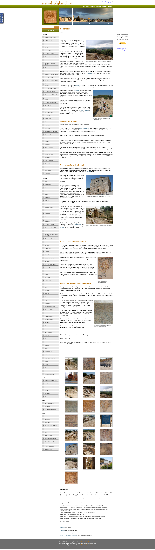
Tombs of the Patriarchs (50, 374)
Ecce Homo (47, 115)
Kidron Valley (48, 128)
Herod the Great (84, 128)
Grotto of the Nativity (49, 258)
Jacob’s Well (47, 267)
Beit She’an (47, 191)
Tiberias (46, 367)
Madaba (46, 390)
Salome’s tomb (48, 338)
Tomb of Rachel (48, 371)
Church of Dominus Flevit (50, 56)
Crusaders (89, 73)
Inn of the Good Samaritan (50, 264)
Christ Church (48, 50)
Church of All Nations (49, 53)
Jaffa (46, 271)
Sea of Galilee (48, 342)
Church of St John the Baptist (51, 74)
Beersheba (47, 187)
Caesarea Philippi (48, 207)
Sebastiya (47, 345)
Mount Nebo (47, 393)
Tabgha (46, 361)
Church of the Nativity (49, 231)
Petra (46, 396)
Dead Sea (47, 242)
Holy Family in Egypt (49, 403)
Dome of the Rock (49, 112)
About (79, 23)
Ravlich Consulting (86, 542)
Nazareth (47, 329)
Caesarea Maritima (49, 204)
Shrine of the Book (49, 154)
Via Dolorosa (48, 167)
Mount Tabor (47, 322)
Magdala (47, 290)
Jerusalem (47, 125)
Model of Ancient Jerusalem (51, 131)
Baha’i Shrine (48, 184)
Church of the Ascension (50, 88)
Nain (46, 325)
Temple (62, 227)
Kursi (46, 287)
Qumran (47, 335)
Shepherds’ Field (48, 351)
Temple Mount (48, 157)
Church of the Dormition (50, 91)
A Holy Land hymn (49, 416)
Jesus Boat (47, 277)
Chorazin (47, 216)
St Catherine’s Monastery (50, 409)
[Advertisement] (81, 233)
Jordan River (48, 280)
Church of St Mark (49, 77)
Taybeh (46, 364)
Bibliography (47, 422)
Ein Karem (47, 245)
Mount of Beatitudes (49, 316)
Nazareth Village (48, 332)
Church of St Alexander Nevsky (50, 64)
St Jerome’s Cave (49, 354)
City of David (48, 105)
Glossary (47, 432)
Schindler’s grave (48, 150)
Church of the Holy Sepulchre (51, 94)
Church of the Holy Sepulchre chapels (51, 99)
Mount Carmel (48, 312)
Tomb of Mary (48, 163)
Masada (46, 296)
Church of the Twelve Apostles (51, 238)
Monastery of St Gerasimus (51, 309)
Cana (46, 210)
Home (65, 23)
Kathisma (47, 283)
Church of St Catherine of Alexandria (50, 221)
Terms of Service (85, 545)
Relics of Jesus (48, 449)
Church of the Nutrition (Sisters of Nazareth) (51, 235)
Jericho (46, 274)
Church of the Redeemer (50, 102)
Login (92, 545)
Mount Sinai (47, 406)
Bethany (47, 194)
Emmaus (47, 251)
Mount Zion (47, 141)
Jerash (46, 383)
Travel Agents (93, 23)
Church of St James (49, 71)
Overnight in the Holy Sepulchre (49, 442)
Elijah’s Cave (48, 248)
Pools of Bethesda (49, 147)
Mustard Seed (95, 542)
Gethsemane (48, 121)
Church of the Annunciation (51, 227)
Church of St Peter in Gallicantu (49, 84)
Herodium (47, 261)
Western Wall (48, 170)
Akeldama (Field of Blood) (50, 37)
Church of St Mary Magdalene (51, 80)
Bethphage (47, 43)
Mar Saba (47, 293)
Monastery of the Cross (50, 134)
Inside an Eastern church (50, 438)
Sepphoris (47, 348)
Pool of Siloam (48, 144)
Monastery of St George (50, 306)
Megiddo (47, 300)
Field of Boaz (48, 254)
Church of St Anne (49, 67)
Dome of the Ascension (50, 109)
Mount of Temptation (49, 319)
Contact (106, 23)
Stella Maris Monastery (50, 358)
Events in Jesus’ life (49, 428)
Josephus (77, 85)
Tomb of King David (49, 160)
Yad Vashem (47, 173)
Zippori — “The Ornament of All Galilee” (68, 535)
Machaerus (47, 387)
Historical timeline (48, 435)
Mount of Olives (48, 138)
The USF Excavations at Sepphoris (68, 533)
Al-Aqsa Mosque (48, 40)
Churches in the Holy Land (51, 425)
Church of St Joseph (49, 224)
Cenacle (47, 47)
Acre (46, 181)
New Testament (77, 45)
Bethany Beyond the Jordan (51, 380)
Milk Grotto (47, 303)
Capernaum (47, 213)
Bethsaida (47, 200)
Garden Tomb (48, 118)
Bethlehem (47, 197)
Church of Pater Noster (50, 60)
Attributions (47, 419)
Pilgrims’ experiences (49, 446)
